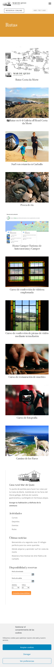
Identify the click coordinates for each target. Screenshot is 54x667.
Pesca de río (27, 205)
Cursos (15, 517)
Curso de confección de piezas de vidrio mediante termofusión (27, 335)
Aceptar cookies (27, 647)
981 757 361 (40, 10)
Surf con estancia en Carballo (27, 164)
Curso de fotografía (27, 417)
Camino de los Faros (27, 458)
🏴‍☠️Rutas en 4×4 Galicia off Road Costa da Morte (27, 122)
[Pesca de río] (27, 187)
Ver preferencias (27, 661)
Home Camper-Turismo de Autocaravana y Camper (27, 247)
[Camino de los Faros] (27, 441)
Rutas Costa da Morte (27, 79)
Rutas (14, 529)
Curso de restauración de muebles (27, 377)
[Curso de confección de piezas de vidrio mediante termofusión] (27, 315)
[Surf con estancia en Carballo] (27, 146)
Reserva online (14, 10)
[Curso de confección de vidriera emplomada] (27, 272)
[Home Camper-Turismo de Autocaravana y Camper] (27, 228)
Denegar (27, 654)
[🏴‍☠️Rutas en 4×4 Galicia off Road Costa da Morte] (27, 103)
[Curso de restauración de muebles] (27, 359)
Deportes (15, 521)
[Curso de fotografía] (27, 400)
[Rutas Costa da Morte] (27, 62)
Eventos (15, 525)
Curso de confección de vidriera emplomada (27, 291)
